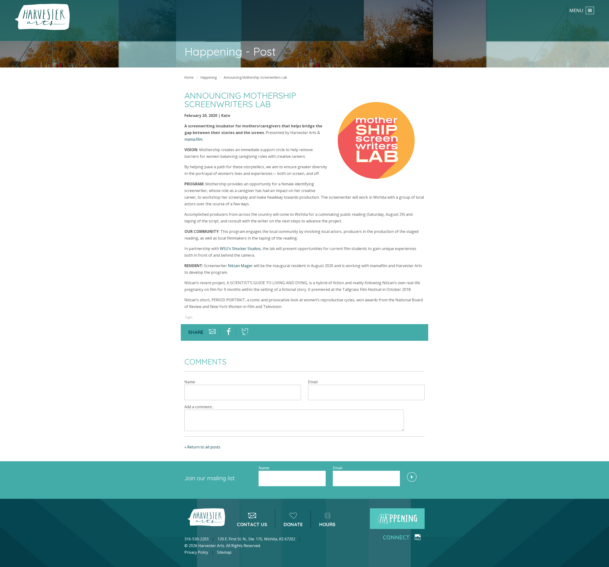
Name (189, 381)
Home (189, 77)
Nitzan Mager (240, 265)
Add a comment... (199, 406)
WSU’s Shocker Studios (240, 248)
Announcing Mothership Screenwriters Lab (255, 77)
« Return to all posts (202, 447)
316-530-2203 (196, 539)
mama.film (193, 139)
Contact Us (252, 524)
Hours (327, 524)
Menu (576, 10)
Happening (209, 77)
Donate (293, 524)
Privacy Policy (196, 552)
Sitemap (224, 552)
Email (313, 381)
